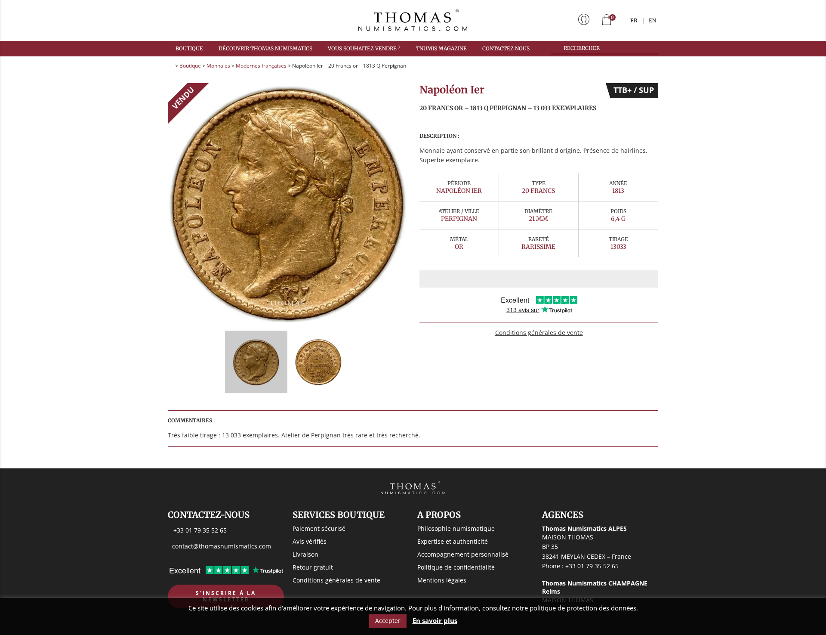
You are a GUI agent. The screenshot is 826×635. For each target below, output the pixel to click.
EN (652, 20)
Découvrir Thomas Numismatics (265, 48)
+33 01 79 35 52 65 (200, 530)
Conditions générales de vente (539, 332)
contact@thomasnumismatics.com (221, 546)
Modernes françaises (261, 65)
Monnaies (218, 65)
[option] (287, 202)
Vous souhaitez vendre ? (364, 48)
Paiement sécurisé (319, 528)
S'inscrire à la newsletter (226, 596)
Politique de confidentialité (456, 567)
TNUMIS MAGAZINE (441, 48)
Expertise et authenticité (452, 541)
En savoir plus (435, 620)
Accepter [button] (388, 620)
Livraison (305, 554)
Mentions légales (441, 580)
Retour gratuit (313, 567)
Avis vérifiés (310, 541)
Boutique (189, 48)
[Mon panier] (606, 20)
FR (634, 20)
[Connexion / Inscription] (583, 20)
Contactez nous (506, 48)
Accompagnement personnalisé (463, 554)
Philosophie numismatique (456, 528)
